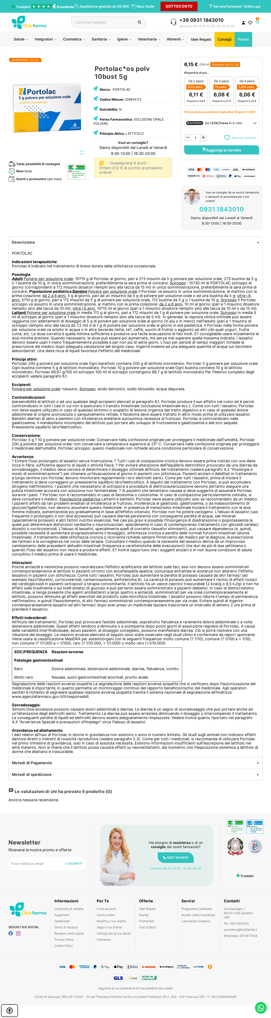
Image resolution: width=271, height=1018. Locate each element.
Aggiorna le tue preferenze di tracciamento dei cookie (135, 988)
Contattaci (104, 939)
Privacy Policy (64, 939)
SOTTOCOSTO (179, 6)
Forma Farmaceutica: (116, 119)
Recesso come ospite (69, 933)
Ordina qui (252, 6)
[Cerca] (139, 22)
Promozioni (146, 921)
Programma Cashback (196, 909)
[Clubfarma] (29, 22)
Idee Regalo (147, 909)
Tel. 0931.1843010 (236, 923)
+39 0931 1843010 (201, 20)
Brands (144, 915)
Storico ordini (106, 915)
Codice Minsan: (112, 99)
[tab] (135, 242)
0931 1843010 (177, 857)
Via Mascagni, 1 (238, 913)
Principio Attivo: (112, 134)
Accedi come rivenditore (198, 915)
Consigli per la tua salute (114, 933)
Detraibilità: (109, 109)
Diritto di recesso (66, 927)
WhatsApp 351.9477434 (240, 935)
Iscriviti (75, 863)
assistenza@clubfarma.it (240, 929)
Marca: (105, 89)
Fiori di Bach (147, 927)
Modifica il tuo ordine (111, 921)
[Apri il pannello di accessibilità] (10, 1010)
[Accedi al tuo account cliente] (243, 22)
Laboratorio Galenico (195, 921)
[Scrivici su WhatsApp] (261, 1008)
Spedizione (62, 921)
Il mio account (106, 909)
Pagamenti (61, 915)
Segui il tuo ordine (109, 927)
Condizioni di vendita (68, 909)
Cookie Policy (63, 945)
